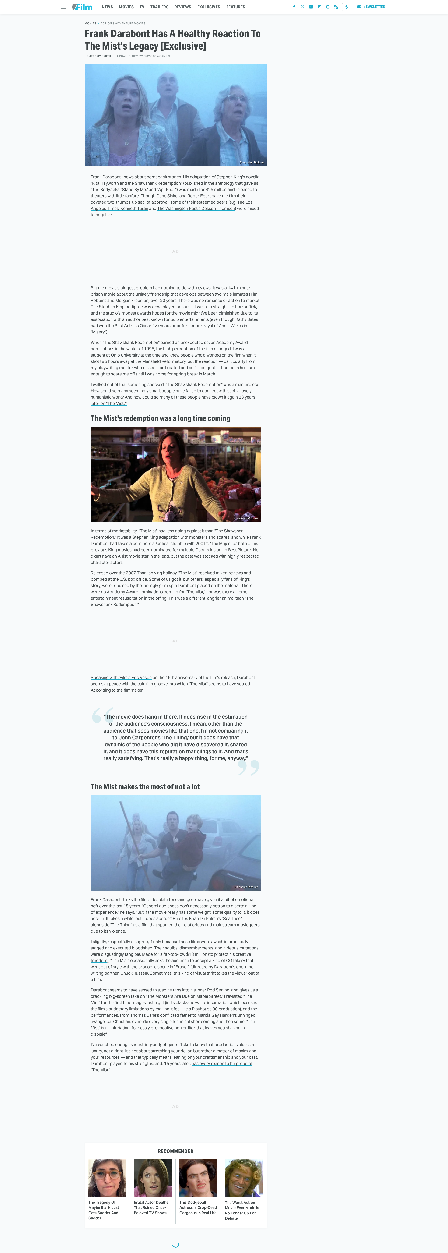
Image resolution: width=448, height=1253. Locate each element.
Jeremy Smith (100, 56)
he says (127, 912)
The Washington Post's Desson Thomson (196, 208)
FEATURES (235, 7)
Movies (90, 23)
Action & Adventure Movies (123, 23)
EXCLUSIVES (208, 7)
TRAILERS (159, 7)
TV (142, 7)
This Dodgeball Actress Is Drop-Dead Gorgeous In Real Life (198, 1207)
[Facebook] (294, 7)
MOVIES (126, 7)
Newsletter (374, 6)
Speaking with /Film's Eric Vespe (121, 677)
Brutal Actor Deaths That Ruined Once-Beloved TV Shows (151, 1207)
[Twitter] (302, 7)
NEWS (107, 7)
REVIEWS (183, 7)
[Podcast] (346, 7)
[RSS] (336, 7)
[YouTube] (311, 7)
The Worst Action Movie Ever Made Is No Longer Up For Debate (242, 1210)
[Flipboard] (319, 7)
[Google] (327, 7)
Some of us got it (165, 579)
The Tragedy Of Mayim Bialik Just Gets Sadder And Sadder (103, 1210)
